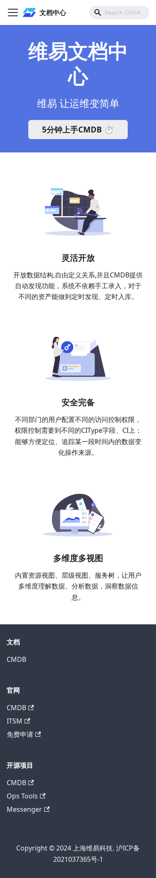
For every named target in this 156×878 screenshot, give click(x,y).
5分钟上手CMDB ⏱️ (78, 129)
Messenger (24, 809)
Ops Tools (22, 796)
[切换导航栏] (13, 12)
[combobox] (119, 12)
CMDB (16, 659)
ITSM (14, 721)
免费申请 (20, 734)
